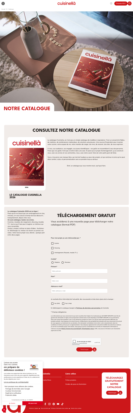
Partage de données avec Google (17, 389)
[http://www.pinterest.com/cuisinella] (54, 404)
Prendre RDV (121, 3)
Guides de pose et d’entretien (75, 384)
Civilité (53, 259)
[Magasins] (111, 3)
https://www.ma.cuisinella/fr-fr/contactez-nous (77, 329)
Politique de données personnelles (88, 308)
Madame (57, 262)
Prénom (53, 267)
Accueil (3, 9)
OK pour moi (32, 403)
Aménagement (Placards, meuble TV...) (66, 253)
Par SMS (57, 303)
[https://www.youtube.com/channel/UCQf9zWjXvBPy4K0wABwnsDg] (58, 404)
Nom (52, 276)
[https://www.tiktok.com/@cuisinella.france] (62, 404)
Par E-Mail (68, 303)
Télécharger (112, 393)
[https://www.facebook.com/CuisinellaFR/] (45, 404)
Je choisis (12, 403)
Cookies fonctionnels (13, 391)
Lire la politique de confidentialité (16, 382)
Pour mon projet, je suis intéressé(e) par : (65, 238)
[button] (4, 409)
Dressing (57, 248)
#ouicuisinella (44, 408)
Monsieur (67, 262)
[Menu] (3, 3)
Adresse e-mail (56, 286)
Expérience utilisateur (13, 393)
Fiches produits (70, 380)
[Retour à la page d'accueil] (66, 3)
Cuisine (56, 243)
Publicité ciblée (10, 395)
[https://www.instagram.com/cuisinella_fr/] (49, 404)
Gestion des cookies (76, 408)
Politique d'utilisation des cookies (59, 408)
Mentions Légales (33, 408)
